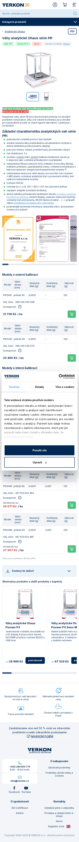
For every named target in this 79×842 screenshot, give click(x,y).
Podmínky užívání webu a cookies (59, 774)
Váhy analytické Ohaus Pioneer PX (20, 625)
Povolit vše (40, 450)
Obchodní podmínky (59, 767)
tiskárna (71, 194)
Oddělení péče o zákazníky (59, 808)
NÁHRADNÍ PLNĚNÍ (42, 736)
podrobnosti (35, 660)
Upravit (37, 462)
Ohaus (66, 44)
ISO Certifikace (20, 808)
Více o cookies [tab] (64, 386)
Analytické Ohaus (15, 31)
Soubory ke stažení (23, 570)
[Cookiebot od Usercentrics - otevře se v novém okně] (59, 376)
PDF (72, 31)
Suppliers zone (56, 826)
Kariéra (20, 813)
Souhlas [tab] (14, 386)
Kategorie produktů (14, 21)
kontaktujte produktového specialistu (34, 203)
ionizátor (61, 194)
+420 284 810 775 (20, 766)
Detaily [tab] (39, 386)
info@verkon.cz (19, 781)
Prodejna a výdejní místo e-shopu (59, 814)
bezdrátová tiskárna (17, 197)
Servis (59, 821)
